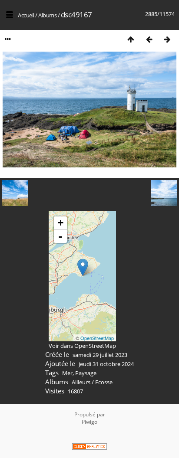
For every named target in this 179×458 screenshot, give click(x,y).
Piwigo (89, 421)
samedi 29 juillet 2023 (100, 355)
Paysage (85, 373)
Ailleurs (81, 382)
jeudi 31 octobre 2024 (106, 364)
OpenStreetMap (97, 337)
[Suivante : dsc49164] (167, 39)
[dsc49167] (82, 267)
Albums (47, 15)
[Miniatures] (131, 39)
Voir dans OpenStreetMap (82, 346)
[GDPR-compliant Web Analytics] (89, 447)
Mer (67, 373)
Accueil (26, 15)
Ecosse (104, 382)
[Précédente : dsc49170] (149, 39)
